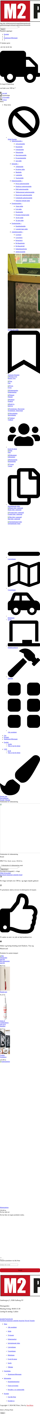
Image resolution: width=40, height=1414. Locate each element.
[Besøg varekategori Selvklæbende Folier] (15, 522)
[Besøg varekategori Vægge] (11, 464)
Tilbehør (7, 800)
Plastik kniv (3, 992)
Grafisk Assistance (3, 1056)
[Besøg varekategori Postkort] (11, 399)
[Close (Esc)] (1, 1257)
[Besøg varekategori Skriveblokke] (12, 413)
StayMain (30, 1405)
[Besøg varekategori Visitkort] (11, 418)
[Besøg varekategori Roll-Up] (11, 404)
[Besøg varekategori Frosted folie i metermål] (16, 512)
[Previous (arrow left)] (1, 1259)
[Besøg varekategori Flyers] (10, 386)
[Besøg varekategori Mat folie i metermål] (15, 517)
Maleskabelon (4, 1207)
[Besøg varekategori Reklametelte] (12, 460)
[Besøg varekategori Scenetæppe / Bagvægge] (16, 409)
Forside (2, 800)
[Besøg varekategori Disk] (10, 450)
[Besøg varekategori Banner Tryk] (12, 376)
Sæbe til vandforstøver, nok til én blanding (4, 1023)
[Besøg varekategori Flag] (10, 381)
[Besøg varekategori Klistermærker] (13, 390)
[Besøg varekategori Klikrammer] (12, 455)
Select (2, 1413)
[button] (3, 93)
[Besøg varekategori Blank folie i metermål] (15, 508)
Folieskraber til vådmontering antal (12, 865)
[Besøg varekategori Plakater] (11, 395)
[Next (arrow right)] (2, 1259)
